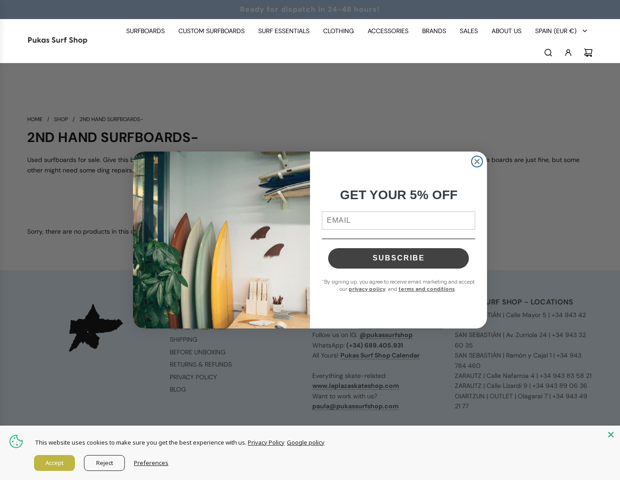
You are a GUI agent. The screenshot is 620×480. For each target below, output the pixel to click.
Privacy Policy (266, 442)
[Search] (548, 53)
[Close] (610, 434)
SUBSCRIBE (399, 258)
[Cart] (588, 53)
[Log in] (568, 53)
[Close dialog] (477, 161)
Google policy (306, 442)
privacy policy (367, 289)
